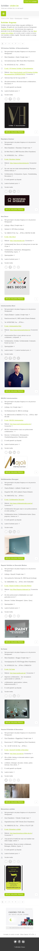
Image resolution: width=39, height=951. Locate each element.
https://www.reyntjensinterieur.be (19, 163)
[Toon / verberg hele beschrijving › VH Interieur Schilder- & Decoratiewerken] (21, 78)
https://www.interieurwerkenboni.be (20, 330)
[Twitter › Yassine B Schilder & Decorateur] (6, 780)
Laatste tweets (9, 350)
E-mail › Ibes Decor (10, 237)
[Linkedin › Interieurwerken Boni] (14, 358)
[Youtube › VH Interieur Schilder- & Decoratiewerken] (18, 99)
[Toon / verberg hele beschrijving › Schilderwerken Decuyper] (21, 510)
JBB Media (17, 947)
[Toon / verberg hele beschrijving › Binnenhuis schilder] (21, 840)
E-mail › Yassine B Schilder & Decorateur (16, 750)
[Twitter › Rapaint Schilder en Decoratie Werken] (6, 616)
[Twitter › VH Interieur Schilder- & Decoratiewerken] (6, 99)
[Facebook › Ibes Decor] (10, 267)
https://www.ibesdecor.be (17, 240)
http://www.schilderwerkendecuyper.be (21, 503)
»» (22, 43)
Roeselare (19, 148)
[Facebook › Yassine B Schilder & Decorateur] (10, 780)
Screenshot (30, 74)
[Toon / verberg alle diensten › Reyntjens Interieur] (21, 175)
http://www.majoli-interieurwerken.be (20, 424)
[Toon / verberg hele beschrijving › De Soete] (21, 678)
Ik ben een (30, 1)
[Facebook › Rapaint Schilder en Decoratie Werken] (10, 616)
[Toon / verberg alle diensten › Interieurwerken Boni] (21, 342)
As (11, 407)
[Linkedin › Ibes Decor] (14, 267)
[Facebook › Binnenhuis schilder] (10, 861)
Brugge (18, 658)
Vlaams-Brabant (9, 314)
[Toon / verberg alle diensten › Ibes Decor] (21, 251)
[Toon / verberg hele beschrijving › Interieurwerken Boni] (21, 336)
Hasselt (13, 574)
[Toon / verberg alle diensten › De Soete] (21, 683)
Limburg (6, 225)
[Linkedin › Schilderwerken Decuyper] (14, 531)
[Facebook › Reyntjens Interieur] (10, 191)
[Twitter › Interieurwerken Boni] (6, 358)
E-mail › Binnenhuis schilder (12, 829)
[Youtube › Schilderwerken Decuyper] (18, 531)
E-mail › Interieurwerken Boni (12, 326)
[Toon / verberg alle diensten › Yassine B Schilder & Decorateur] (21, 764)
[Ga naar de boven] (36, 132)
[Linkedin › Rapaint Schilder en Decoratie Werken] (14, 616)
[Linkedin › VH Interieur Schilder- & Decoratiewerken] (14, 99)
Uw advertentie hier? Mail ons (20, 927)
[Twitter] (15, 941)
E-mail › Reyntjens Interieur (12, 159)
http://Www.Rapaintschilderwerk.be (20, 589)
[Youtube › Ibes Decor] (18, 267)
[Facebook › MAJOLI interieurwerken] (10, 452)
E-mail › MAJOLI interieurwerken (13, 420)
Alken (12, 225)
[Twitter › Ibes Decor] (6, 267)
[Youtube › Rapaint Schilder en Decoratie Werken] (18, 616)
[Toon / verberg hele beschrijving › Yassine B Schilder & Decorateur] (21, 758)
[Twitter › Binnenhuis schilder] (6, 861)
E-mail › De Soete (9, 669)
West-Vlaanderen (9, 57)
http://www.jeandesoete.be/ (18, 673)
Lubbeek (17, 488)
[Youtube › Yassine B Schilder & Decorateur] (18, 780)
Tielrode (18, 818)
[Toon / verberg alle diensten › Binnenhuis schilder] (21, 845)
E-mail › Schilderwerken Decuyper (14, 499)
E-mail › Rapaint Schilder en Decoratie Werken (17, 585)
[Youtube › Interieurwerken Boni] (18, 358)
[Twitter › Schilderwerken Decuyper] (6, 531)
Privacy (23, 947)
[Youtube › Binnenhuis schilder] (18, 861)
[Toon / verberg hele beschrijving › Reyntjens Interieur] (21, 170)
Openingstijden (9, 255)
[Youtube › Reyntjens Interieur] (18, 191)
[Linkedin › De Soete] (14, 695)
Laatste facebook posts (12, 91)
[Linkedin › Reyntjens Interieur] (14, 191)
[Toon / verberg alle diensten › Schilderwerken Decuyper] (21, 515)
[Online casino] (19, 908)
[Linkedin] (23, 941)
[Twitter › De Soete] (6, 695)
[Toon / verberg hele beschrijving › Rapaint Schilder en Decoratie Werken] (21, 596)
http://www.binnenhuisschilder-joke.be (21, 833)
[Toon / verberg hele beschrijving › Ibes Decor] (21, 245)
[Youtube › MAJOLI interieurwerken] (18, 452)
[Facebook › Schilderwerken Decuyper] (10, 531)
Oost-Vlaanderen (9, 738)
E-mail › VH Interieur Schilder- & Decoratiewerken (18, 68)
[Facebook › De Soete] (10, 695)
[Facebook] (19, 941)
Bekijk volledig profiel (14, 132)
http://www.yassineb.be (16, 753)
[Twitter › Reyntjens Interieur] (6, 191)
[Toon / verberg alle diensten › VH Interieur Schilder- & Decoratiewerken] (21, 83)
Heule (17, 57)
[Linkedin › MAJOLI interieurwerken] (14, 452)
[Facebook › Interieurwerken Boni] (10, 358)
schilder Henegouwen (7, 29)
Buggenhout (19, 738)
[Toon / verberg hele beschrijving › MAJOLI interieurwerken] (21, 431)
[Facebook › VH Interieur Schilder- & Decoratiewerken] (10, 99)
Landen (17, 314)
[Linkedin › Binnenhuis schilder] (14, 861)
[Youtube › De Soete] (18, 695)
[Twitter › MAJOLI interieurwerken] (6, 452)
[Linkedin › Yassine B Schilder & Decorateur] (14, 780)
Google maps (25, 57)
